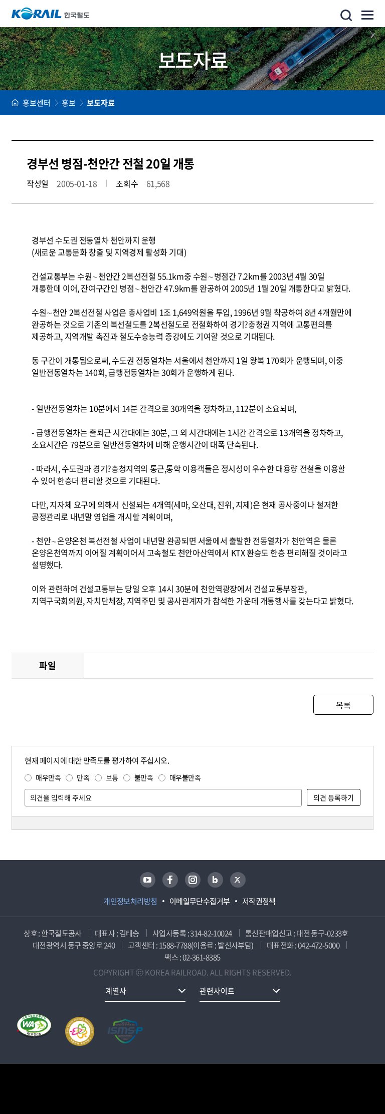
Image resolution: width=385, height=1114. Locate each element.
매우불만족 (185, 777)
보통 (112, 777)
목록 (343, 705)
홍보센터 (37, 102)
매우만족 (48, 777)
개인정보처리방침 (130, 901)
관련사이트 (217, 990)
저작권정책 (259, 901)
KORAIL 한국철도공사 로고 (51, 14)
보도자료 (101, 102)
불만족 (143, 777)
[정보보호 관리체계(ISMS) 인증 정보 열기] (125, 1031)
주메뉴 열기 (367, 15)
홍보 (69, 102)
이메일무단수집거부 (199, 901)
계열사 (115, 990)
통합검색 (346, 15)
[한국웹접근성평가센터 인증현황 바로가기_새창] (34, 1031)
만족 (83, 777)
